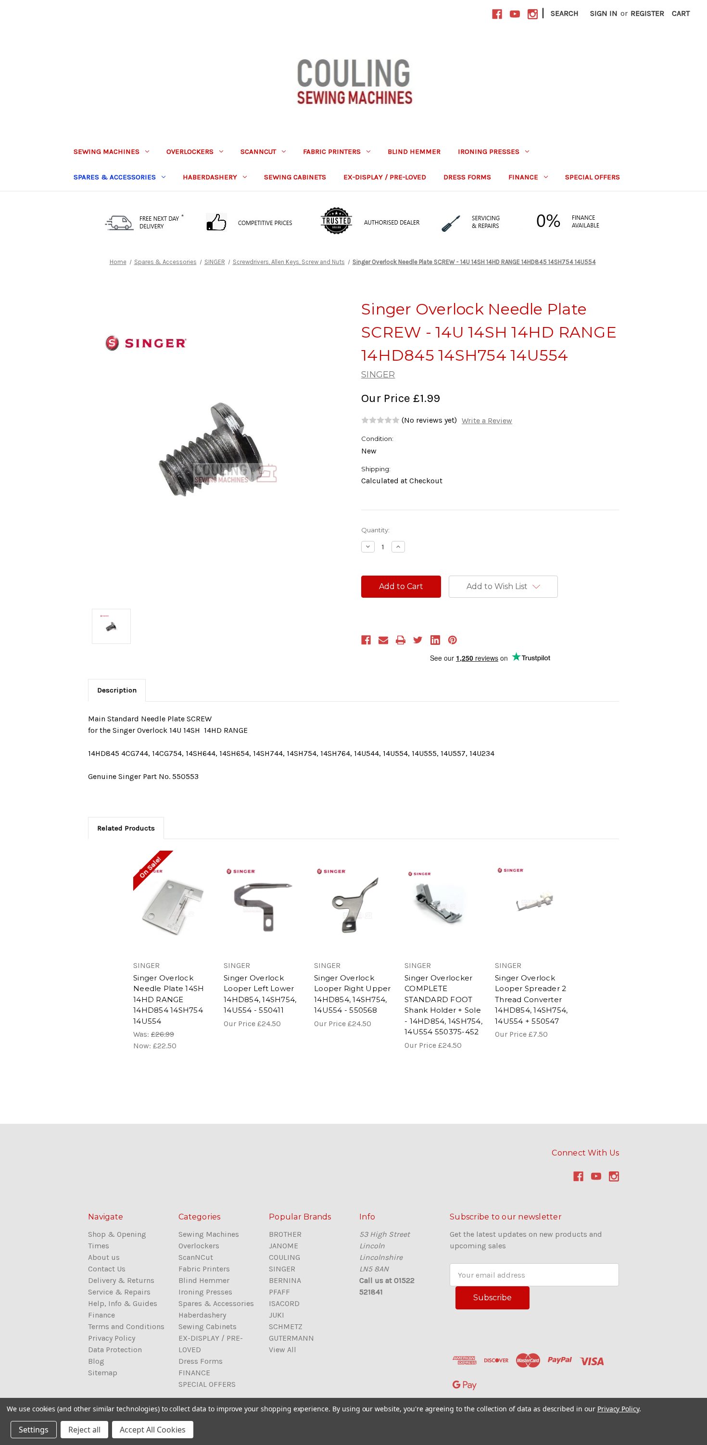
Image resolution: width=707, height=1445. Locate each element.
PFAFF (279, 1291)
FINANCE (523, 177)
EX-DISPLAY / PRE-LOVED (384, 177)
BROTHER (285, 1234)
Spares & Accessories (115, 177)
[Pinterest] (452, 640)
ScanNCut (258, 151)
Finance (101, 1314)
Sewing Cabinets (295, 177)
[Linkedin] (435, 640)
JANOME (283, 1245)
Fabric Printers (332, 151)
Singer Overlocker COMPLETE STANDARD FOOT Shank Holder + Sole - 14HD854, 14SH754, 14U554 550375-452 (443, 1005)
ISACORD (284, 1303)
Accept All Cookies (153, 1429)
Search (565, 13)
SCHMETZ (286, 1326)
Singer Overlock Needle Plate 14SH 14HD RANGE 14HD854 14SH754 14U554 (168, 999)
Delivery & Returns (121, 1280)
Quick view (172, 893)
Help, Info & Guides (122, 1303)
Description (117, 690)
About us (104, 1257)
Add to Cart (173, 912)
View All (282, 1349)
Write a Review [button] (487, 420)
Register (647, 13)
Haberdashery (210, 177)
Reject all (84, 1429)
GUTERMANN (291, 1338)
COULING (284, 1257)
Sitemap (102, 1372)
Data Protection (115, 1349)
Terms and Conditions (126, 1326)
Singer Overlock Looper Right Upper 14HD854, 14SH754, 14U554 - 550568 (352, 994)
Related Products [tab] (126, 828)
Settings (34, 1429)
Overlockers (190, 151)
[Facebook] (366, 640)
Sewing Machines (106, 151)
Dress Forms (467, 177)
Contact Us (107, 1268)
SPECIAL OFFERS (592, 177)
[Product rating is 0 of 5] (380, 420)
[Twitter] (418, 640)
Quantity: (375, 530)
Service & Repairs (119, 1291)
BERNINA (285, 1280)
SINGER (282, 1268)
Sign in (604, 13)
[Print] (400, 640)
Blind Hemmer (414, 151)
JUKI (276, 1314)
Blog (96, 1361)
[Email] (383, 640)
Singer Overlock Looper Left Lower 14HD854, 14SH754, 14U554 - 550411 (260, 994)
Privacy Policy (111, 1338)
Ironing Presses (488, 151)
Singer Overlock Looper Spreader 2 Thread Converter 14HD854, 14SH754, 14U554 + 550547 (531, 999)
